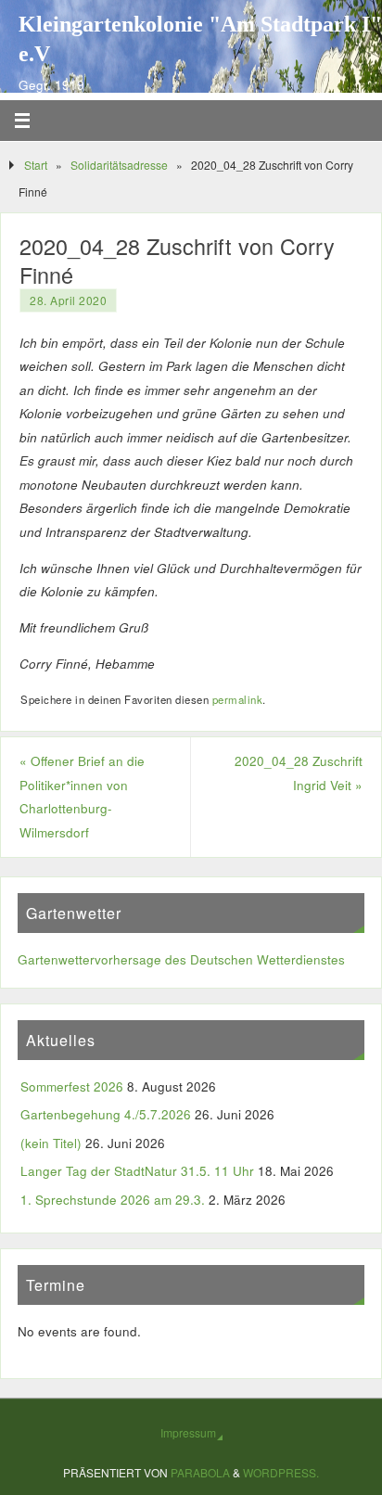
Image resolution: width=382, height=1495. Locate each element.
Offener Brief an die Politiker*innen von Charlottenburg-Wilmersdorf (82, 796)
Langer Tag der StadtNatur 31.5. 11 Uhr (137, 1171)
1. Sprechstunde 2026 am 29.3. (112, 1199)
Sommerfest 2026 (71, 1086)
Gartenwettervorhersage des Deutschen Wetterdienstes (181, 959)
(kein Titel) (51, 1143)
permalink (237, 699)
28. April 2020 (68, 300)
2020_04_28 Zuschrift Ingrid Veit (299, 773)
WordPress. (281, 1472)
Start (35, 164)
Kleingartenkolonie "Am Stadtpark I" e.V (200, 39)
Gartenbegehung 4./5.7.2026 (105, 1114)
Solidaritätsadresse (119, 164)
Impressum (188, 1432)
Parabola (200, 1472)
